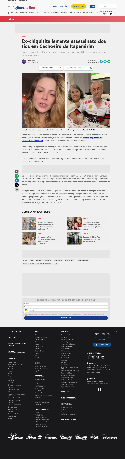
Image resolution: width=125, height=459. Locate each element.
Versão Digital (39, 415)
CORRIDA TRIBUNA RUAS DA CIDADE (17, 344)
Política (10, 378)
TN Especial (38, 390)
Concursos (11, 382)
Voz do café (64, 337)
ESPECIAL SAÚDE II (35, 12)
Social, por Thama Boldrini (69, 382)
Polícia (24, 36)
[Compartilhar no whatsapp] (17, 176)
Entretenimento (12, 407)
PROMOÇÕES (65, 392)
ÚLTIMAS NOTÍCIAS (14, 332)
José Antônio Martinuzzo (68, 375)
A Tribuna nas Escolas (41, 422)
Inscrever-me (66, 318)
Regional (10, 418)
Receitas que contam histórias (44, 395)
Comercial (64, 409)
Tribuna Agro (12, 362)
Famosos (10, 411)
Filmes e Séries (39, 351)
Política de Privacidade (68, 414)
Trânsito (10, 371)
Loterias (37, 344)
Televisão (37, 355)
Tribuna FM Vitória (40, 366)
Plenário (63, 362)
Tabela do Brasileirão (14, 400)
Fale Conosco (65, 412)
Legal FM (37, 371)
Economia (11, 380)
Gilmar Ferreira (65, 351)
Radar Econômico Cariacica (16, 364)
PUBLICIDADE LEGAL (68, 398)
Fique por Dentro (40, 379)
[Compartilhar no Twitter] (17, 185)
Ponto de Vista (39, 393)
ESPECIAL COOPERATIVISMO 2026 (16, 352)
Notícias (37, 335)
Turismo (10, 402)
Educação (11, 369)
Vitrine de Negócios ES (68, 344)
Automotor (38, 397)
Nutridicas (64, 360)
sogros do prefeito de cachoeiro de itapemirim (37, 263)
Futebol (10, 392)
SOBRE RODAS (39, 358)
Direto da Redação (66, 346)
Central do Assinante (41, 426)
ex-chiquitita (58, 260)
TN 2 (36, 384)
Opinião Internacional (67, 387)
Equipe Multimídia (66, 407)
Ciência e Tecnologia (41, 337)
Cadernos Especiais (40, 417)
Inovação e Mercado (67, 339)
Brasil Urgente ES (40, 386)
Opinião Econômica (67, 384)
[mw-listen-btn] (17, 171)
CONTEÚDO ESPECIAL (69, 419)
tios (56, 263)
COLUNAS (64, 332)
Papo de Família (66, 353)
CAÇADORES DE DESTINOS (51, 12)
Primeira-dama (69, 260)
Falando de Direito (66, 373)
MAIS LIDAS (12, 338)
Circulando (38, 404)
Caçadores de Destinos (42, 402)
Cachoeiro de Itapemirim (43, 260)
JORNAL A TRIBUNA (42, 410)
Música (37, 353)
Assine (37, 412)
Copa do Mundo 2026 (14, 398)
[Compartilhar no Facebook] (17, 180)
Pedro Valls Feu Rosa (67, 380)
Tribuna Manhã (39, 388)
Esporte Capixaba (13, 389)
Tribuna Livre (65, 355)
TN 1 (36, 381)
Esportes (10, 387)
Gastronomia (12, 416)
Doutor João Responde (68, 335)
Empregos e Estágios (14, 385)
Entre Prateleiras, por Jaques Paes (69, 367)
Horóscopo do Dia (40, 342)
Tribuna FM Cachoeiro (41, 368)
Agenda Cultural (13, 409)
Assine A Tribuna (78, 6)
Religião (10, 376)
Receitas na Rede (13, 414)
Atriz (31, 260)
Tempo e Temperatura (14, 405)
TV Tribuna (24, 12)
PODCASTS (63, 12)
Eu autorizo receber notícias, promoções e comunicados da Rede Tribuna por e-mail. (43, 312)
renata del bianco (83, 260)
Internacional (39, 346)
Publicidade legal (89, 12)
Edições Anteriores (40, 424)
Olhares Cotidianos (67, 377)
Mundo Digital (65, 358)
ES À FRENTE (65, 348)
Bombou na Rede (40, 339)
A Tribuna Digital (75, 12)
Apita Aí (37, 400)
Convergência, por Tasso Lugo (70, 370)
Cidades (10, 366)
